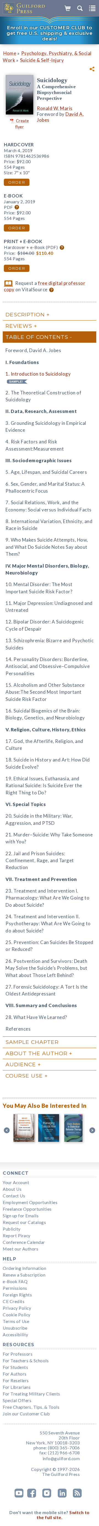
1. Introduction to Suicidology (38, 374)
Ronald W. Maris (55, 108)
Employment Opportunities (30, 1202)
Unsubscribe (15, 1327)
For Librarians (17, 1387)
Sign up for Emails (20, 1215)
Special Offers (17, 1400)
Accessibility (15, 1334)
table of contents (37, 337)
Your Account (16, 1182)
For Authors (15, 1373)
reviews (19, 326)
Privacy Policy (17, 1308)
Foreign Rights (17, 1294)
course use (24, 1075)
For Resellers (16, 1380)
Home (9, 53)
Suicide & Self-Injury (42, 60)
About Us (12, 1189)
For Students (15, 1367)
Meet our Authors (20, 1248)
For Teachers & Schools (26, 1360)
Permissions (15, 1288)
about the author (36, 1053)
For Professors (17, 1353)
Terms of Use (16, 1321)
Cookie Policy (17, 1314)
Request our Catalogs (24, 1222)
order (16, 182)
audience (21, 1064)
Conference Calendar (24, 1242)
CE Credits (13, 1301)
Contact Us (14, 1195)
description (25, 314)
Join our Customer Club (26, 1413)
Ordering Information (24, 1268)
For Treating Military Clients (31, 1393)
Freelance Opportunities (27, 1209)
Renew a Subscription (24, 1274)
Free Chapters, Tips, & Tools (31, 1407)
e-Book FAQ (15, 1281)
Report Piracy (17, 1235)
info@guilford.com (61, 1458)
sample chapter (32, 1042)
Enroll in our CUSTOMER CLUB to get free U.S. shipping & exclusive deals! (49, 33)
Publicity (12, 1228)
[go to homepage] (24, 8)
